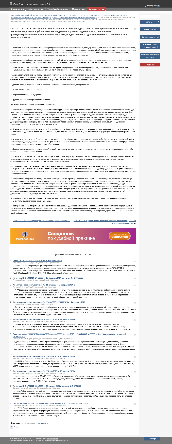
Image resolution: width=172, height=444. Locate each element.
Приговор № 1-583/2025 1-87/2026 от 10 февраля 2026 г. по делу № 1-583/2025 (48, 278)
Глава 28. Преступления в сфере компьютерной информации (75, 18)
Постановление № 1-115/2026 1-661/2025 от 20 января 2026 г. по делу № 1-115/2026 (50, 403)
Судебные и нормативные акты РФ (31, 4)
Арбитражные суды (35, 9)
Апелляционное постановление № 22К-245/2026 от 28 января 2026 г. (44, 356)
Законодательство (96, 9)
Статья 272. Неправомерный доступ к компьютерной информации (41, 221)
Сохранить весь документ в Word (150, 46)
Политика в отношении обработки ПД (56, 440)
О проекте (39, 440)
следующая (41, 423)
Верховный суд (17, 9)
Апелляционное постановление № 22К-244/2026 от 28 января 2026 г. (44, 371)
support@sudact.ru (52, 438)
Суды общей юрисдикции (57, 9)
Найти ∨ (148, 22)
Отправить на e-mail (150, 37)
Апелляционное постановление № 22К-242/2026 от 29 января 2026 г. (44, 319)
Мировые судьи (78, 9)
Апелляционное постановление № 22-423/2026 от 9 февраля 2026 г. (44, 285)
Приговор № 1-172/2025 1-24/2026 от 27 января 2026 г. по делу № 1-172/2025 (47, 386)
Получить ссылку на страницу (150, 56)
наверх (152, 439)
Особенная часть (95, 15)
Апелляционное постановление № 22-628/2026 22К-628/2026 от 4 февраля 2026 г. (50, 302)
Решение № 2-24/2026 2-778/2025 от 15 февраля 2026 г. (37, 261)
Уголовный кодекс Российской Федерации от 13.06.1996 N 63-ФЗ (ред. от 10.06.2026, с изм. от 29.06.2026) (49, 15)
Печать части (150, 29)
